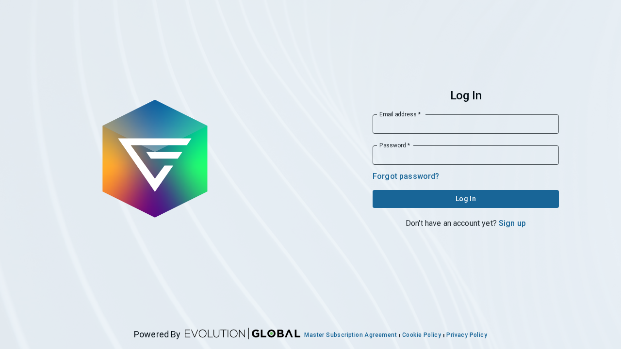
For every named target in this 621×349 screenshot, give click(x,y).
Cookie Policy (421, 335)
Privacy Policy (466, 335)
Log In (466, 199)
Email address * (400, 114)
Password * (394, 145)
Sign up (512, 223)
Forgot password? (406, 176)
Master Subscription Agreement (350, 335)
